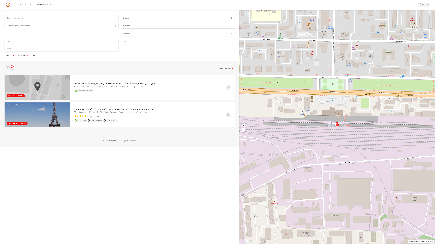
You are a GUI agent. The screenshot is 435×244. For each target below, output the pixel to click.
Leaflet (411, 241)
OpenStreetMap (420, 241)
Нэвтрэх (425, 5)
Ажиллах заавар (42, 5)
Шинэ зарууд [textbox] (225, 68)
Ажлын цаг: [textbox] (11, 41)
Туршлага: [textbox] (127, 26)
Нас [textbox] (124, 41)
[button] (243, 130)
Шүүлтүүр (22, 55)
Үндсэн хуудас (23, 5)
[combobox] (178, 26)
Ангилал (9, 55)
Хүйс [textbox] (9, 49)
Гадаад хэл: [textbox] (127, 33)
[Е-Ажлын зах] (8, 6)
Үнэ (33, 55)
